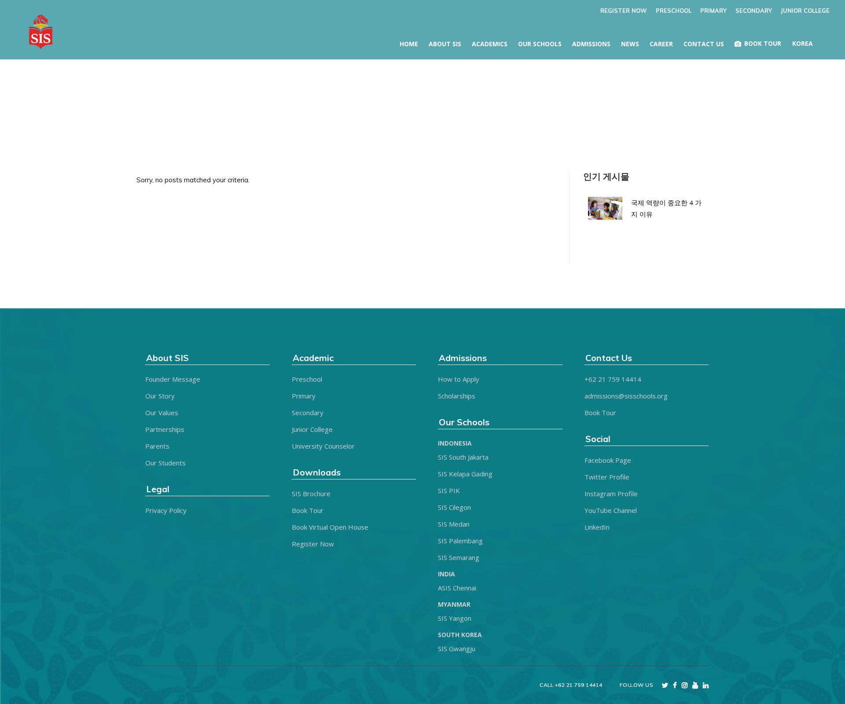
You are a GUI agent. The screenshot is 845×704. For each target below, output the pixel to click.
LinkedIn (597, 527)
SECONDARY (753, 10)
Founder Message (172, 379)
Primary (304, 395)
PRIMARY (713, 10)
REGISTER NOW (623, 10)
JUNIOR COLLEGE (805, 10)
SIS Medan (454, 524)
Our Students (165, 462)
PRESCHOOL (673, 10)
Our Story (160, 395)
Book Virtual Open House (330, 527)
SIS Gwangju (456, 648)
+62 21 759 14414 (612, 379)
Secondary (307, 412)
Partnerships (164, 429)
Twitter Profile (606, 476)
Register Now (313, 543)
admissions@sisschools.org (626, 395)
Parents (157, 446)
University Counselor (323, 446)
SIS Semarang (458, 557)
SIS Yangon (454, 618)
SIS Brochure (311, 493)
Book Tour (307, 510)
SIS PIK (449, 490)
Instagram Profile (611, 493)
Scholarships (456, 395)
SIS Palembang (460, 540)
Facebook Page (607, 460)
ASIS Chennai (457, 587)
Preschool (307, 379)
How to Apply (458, 379)
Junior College (312, 429)
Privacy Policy (166, 510)
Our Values (161, 412)
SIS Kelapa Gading (465, 473)
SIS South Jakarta (463, 457)
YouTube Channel (610, 510)
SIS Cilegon (454, 507)
